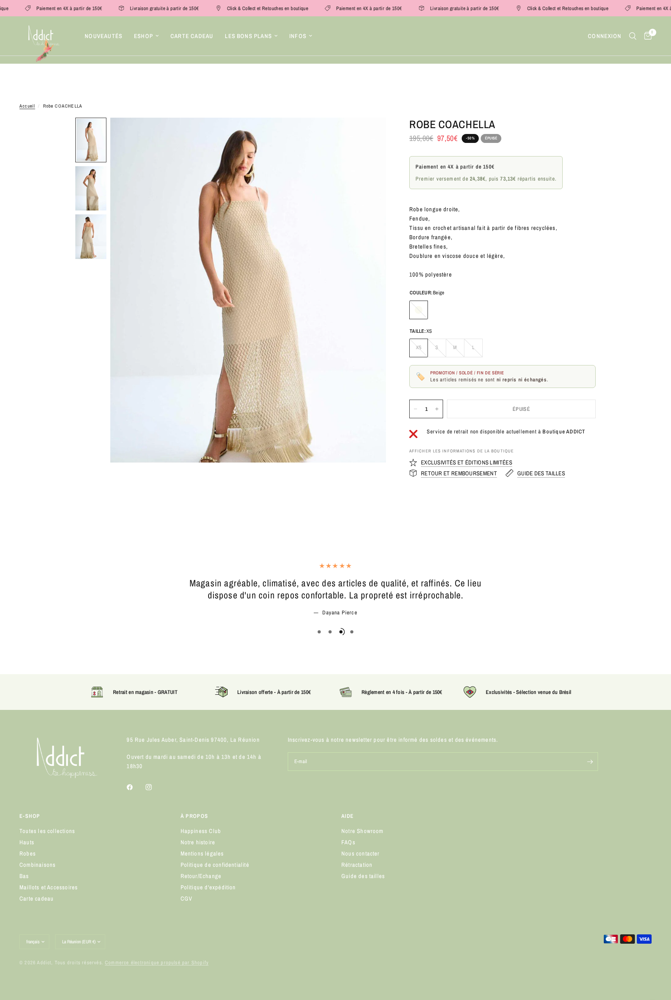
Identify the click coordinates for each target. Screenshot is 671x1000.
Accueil (27, 106)
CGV (187, 898)
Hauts (26, 842)
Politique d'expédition (208, 887)
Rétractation (356, 865)
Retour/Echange (201, 876)
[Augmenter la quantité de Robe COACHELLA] (437, 409)
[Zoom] (369, 134)
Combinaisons (37, 865)
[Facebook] (135, 787)
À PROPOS (195, 816)
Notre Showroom (362, 831)
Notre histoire (198, 842)
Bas (24, 876)
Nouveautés (103, 36)
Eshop (143, 36)
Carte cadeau (191, 36)
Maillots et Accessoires (48, 887)
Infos (297, 36)
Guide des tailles (363, 876)
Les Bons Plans (248, 36)
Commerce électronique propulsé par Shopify (157, 962)
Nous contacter (360, 853)
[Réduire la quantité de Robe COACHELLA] (415, 409)
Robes (27, 853)
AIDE (347, 816)
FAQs (348, 842)
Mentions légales (202, 853)
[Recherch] (632, 36)
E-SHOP (29, 816)
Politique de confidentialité (215, 865)
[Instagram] (154, 787)
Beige (418, 310)
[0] (646, 36)
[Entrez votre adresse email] (590, 761)
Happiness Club (201, 831)
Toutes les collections (47, 831)
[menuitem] (103, 36)
